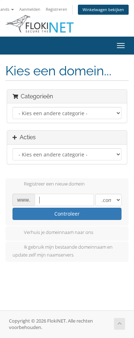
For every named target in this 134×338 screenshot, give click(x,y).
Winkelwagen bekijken (103, 9)
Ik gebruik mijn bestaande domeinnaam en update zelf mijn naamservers (63, 251)
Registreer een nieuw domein (54, 184)
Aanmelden (29, 9)
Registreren (56, 9)
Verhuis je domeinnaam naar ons (58, 232)
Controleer (67, 213)
